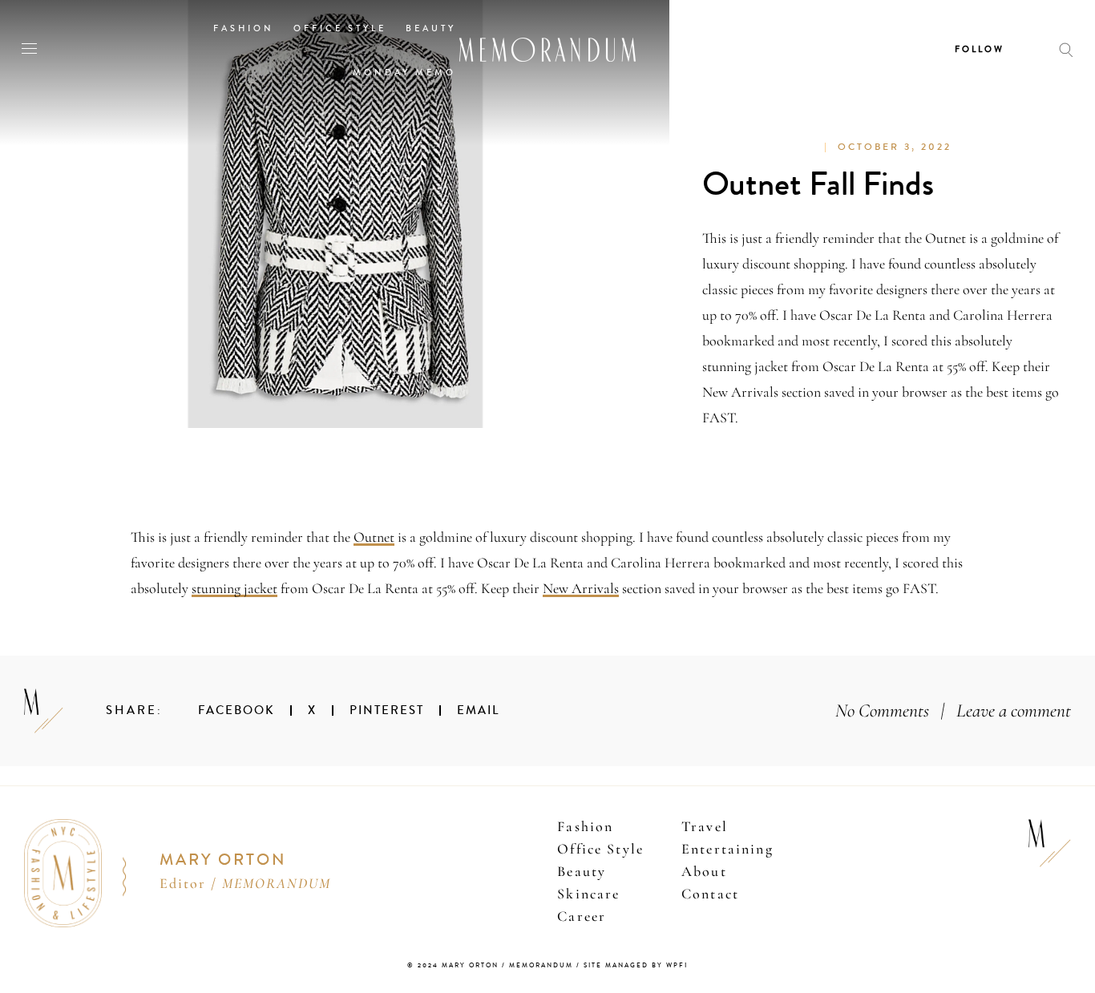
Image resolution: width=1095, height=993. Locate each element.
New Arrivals (581, 588)
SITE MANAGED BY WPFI (636, 965)
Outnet (374, 537)
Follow (979, 49)
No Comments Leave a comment (953, 710)
